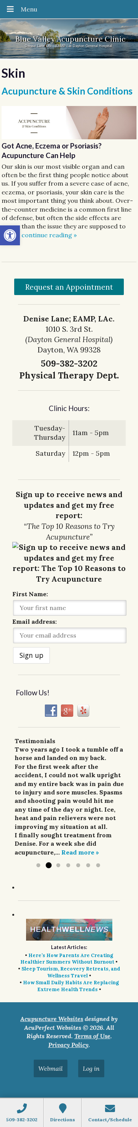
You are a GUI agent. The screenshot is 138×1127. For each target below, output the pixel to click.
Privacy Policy (68, 1045)
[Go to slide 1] (38, 865)
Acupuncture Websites (51, 1019)
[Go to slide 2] (48, 865)
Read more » (80, 852)
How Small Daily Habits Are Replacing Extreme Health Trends (71, 986)
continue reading (49, 235)
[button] (10, 235)
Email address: (34, 621)
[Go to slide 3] (58, 865)
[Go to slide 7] (98, 865)
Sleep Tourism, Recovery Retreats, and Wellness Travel (70, 972)
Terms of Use (92, 1036)
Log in (91, 1068)
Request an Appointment (69, 287)
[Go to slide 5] (78, 865)
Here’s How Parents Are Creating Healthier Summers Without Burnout (67, 959)
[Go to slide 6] (88, 865)
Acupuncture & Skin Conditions (67, 90)
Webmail (50, 1068)
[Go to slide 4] (68, 865)
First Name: (30, 594)
